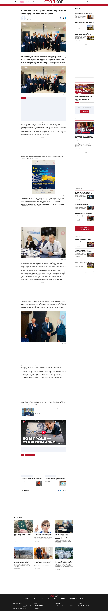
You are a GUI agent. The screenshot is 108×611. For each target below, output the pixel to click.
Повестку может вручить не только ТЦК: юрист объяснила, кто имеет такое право (22, 536)
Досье (55, 5)
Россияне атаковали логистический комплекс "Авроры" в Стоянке (22, 561)
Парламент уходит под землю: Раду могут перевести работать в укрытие (63, 561)
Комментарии (26, 490)
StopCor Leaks (61, 5)
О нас (35, 603)
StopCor (28, 17)
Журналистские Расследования (40, 607)
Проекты (29, 5)
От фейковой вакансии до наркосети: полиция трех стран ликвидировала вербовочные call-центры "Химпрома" (84, 215)
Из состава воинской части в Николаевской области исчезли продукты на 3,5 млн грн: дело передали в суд (62, 536)
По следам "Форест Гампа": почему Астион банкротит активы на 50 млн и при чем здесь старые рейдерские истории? (83, 241)
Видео (36, 5)
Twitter (61, 449)
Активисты (36, 608)
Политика (20, 7)
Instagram (24, 450)
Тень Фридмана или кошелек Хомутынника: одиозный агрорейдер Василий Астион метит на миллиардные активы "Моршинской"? (84, 252)
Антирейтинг (78, 5)
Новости (43, 5)
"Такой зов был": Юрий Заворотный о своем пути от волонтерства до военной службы (84, 138)
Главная (16, 7)
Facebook (55, 449)
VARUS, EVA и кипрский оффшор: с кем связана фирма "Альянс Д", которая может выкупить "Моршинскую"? (84, 34)
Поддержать (82, 1)
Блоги (50, 5)
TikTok (28, 450)
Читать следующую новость (50, 476)
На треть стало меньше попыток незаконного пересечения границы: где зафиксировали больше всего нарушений (84, 194)
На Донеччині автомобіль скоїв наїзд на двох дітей (31, 479)
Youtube (58, 449)
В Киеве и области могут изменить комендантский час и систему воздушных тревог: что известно (83, 204)
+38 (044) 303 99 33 (84, 229)
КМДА (23, 455)
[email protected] (23, 608)
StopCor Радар (70, 5)
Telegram (51, 449)
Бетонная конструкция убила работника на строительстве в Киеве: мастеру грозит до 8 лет (84, 24)
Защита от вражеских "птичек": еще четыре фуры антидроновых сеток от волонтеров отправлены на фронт (83, 98)
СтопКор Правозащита (38, 605)
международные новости (30, 455)
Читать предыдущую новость (27, 476)
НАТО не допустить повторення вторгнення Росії (46, 409)
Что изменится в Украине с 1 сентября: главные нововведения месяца (43, 535)
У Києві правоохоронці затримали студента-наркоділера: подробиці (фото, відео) (55, 479)
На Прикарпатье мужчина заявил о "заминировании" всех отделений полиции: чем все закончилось (42, 562)
